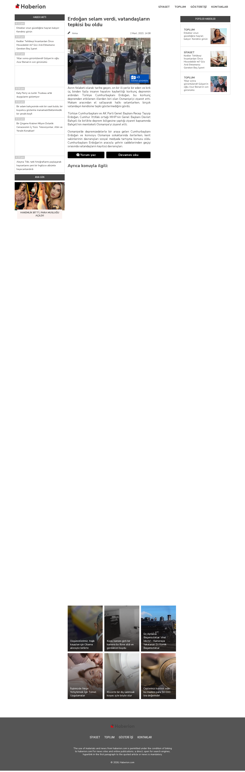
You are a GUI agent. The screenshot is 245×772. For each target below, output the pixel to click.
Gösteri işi (198, 7)
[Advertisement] (165, 67)
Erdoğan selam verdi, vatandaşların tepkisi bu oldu (109, 22)
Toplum (180, 7)
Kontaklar (219, 7)
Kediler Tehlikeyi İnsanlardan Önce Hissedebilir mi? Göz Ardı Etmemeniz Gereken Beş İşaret (35, 45)
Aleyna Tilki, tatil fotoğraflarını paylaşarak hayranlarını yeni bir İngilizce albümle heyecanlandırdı (38, 165)
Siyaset (164, 7)
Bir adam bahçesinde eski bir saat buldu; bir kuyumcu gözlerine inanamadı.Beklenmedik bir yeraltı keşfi (39, 110)
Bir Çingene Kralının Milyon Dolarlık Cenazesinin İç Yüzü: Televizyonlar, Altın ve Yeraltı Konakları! (39, 127)
